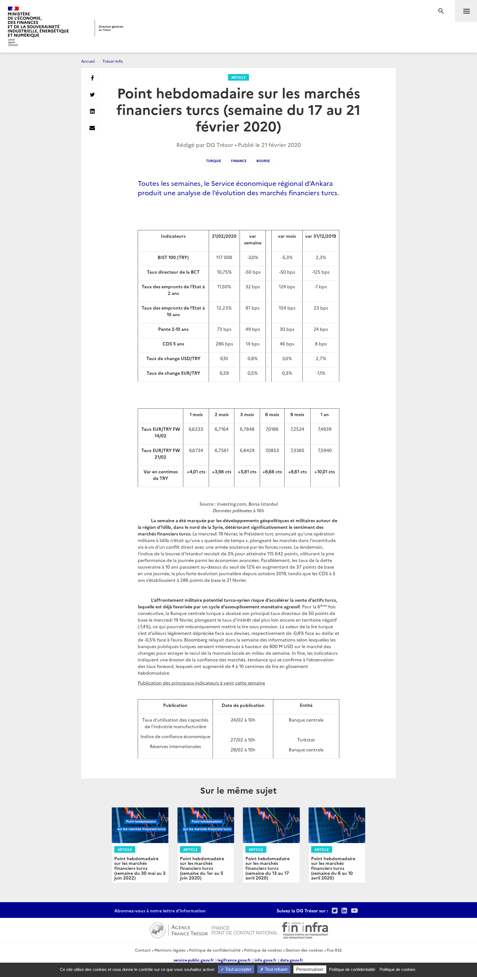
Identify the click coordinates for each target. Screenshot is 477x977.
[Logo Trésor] (109, 28)
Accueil (88, 61)
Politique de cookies (263, 950)
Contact (143, 950)
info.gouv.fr (266, 960)
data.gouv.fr (291, 960)
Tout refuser (276, 969)
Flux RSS (334, 950)
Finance (239, 160)
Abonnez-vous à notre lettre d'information (160, 910)
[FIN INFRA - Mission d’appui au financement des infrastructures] (305, 929)
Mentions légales (170, 950)
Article (238, 77)
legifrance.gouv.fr (234, 960)
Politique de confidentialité (214, 950)
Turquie (213, 160)
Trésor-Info (112, 61)
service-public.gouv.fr (194, 960)
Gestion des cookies (304, 950)
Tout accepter (237, 969)
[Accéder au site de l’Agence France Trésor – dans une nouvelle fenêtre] (178, 929)
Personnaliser (310, 969)
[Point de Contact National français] (244, 929)
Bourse (263, 160)
